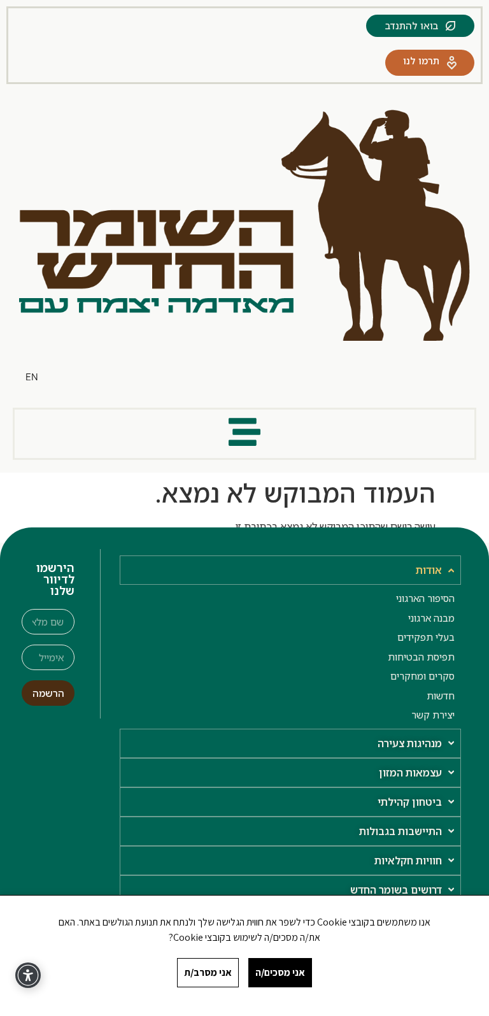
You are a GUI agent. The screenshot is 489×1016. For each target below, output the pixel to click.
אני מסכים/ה (280, 972)
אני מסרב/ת (208, 972)
